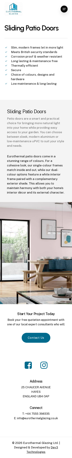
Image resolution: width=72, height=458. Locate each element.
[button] (64, 9)
